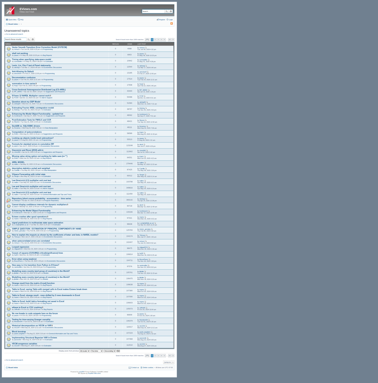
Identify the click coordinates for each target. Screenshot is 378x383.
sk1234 (16, 327)
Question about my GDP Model (26, 102)
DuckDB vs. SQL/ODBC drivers (26, 126)
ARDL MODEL (18, 162)
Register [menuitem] (162, 20)
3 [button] (158, 39)
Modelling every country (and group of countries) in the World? (41, 271)
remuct (16, 49)
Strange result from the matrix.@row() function (33, 283)
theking (16, 110)
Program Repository (51, 200)
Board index (13, 367)
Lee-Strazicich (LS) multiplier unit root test (31, 180)
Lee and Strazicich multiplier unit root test (31, 186)
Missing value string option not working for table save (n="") (39, 156)
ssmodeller (18, 61)
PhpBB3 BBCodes (94, 373)
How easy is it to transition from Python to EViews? (35, 265)
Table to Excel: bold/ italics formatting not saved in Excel (38, 301)
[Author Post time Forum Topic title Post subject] (97, 351)
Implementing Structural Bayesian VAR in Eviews (34, 338)
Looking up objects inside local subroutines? (33, 138)
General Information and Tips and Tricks (57, 194)
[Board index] (12, 10)
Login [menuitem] (171, 20)
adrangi (16, 67)
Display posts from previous (69, 351)
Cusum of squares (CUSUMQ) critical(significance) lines (37, 253)
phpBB (81, 372)
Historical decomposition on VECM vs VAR (31, 325)
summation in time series (23, 83)
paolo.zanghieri (19, 333)
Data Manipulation (51, 128)
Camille (16, 170)
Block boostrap (19, 331)
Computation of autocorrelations (27, 132)
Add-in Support (47, 98)
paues (16, 55)
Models (46, 273)
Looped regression (20, 247)
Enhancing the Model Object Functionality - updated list (37, 114)
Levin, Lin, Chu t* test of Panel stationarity (31, 65)
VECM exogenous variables (24, 344)
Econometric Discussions (53, 67)
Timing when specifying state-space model (31, 59)
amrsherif (17, 73)
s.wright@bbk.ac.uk (21, 225)
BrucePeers (18, 261)
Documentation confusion (24, 77)
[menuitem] (170, 24)
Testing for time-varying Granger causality (31, 319)
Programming (48, 49)
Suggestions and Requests (55, 92)
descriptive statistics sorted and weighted (31, 168)
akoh (16, 146)
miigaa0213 (18, 249)
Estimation (49, 61)
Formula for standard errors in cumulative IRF (33, 144)
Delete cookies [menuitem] (148, 367)
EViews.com (28, 9)
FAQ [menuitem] (21, 20)
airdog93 (17, 104)
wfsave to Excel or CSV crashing (27, 307)
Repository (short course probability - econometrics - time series (41, 198)
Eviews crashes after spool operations (29, 217)
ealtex (16, 164)
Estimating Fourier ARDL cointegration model (33, 108)
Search (166, 11)
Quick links (13, 20)
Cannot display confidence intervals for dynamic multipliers (39, 204)
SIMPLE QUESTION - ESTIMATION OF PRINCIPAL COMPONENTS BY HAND (46, 229)
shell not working (20, 53)
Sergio (16, 176)
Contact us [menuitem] (135, 367)
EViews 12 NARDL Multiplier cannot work (31, 96)
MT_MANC (18, 92)
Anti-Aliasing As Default (23, 71)
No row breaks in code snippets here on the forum (35, 313)
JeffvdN (17, 309)
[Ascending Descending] (110, 351)
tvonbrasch (18, 116)
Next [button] (173, 39)
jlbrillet (16, 273)
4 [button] (161, 39)
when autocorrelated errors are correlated (31, 241)
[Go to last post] (146, 48)
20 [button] (170, 39)
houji (15, 85)
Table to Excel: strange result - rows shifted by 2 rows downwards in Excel (46, 295)
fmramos (17, 128)
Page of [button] (147, 39)
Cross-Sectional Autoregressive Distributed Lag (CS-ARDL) (39, 90)
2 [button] (155, 39)
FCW (16, 98)
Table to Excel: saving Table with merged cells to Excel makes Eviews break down (49, 289)
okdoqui (17, 200)
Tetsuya (17, 237)
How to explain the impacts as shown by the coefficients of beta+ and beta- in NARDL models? (55, 235)
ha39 (16, 255)
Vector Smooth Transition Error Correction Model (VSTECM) (39, 47)
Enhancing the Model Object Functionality (31, 210)
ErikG (16, 134)
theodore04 (18, 321)
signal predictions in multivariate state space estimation (37, 223)
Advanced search (171, 11)
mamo (16, 219)
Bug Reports (47, 55)
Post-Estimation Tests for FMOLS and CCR (31, 120)
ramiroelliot (18, 267)
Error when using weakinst (24, 259)
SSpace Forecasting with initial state (28, 174)
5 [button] (164, 39)
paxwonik (17, 340)
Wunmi (16, 122)
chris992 (17, 152)
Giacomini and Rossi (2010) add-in (27, 150)
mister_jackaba (19, 231)
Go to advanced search (14, 34)
